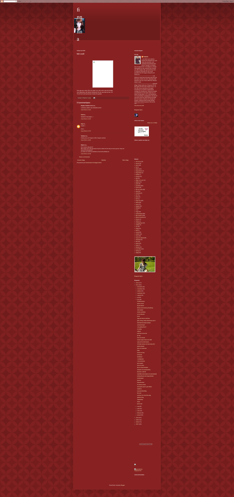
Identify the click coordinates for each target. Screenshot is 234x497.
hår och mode (139, 189)
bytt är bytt (139, 403)
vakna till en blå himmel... (143, 342)
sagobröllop (140, 399)
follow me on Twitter (152, 122)
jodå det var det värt (142, 333)
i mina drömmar (141, 361)
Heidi (82, 114)
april (138, 408)
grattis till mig (140, 397)
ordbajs (137, 224)
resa (137, 236)
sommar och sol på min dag (144, 395)
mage (137, 211)
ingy (82, 123)
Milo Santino (139, 215)
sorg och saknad (140, 237)
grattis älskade (140, 346)
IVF (136, 195)
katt (136, 198)
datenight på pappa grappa (144, 322)
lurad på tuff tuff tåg (142, 391)
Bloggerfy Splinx (138, 110)
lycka (137, 204)
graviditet (138, 185)
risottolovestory (141, 301)
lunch (138, 316)
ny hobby (139, 329)
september (140, 293)
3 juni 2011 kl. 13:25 (86, 119)
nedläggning (139, 223)
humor (137, 187)
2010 (137, 417)
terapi (137, 245)
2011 (137, 285)
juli (138, 297)
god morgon (140, 363)
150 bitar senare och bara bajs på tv (146, 344)
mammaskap (139, 213)
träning (137, 247)
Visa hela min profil (139, 105)
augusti (139, 295)
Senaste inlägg (81, 160)
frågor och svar (139, 180)
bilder (137, 169)
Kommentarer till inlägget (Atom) (93, 162)
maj (138, 406)
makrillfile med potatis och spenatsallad (147, 374)
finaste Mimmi (140, 305)
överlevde (139, 354)
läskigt (137, 208)
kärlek (137, 202)
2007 (137, 424)
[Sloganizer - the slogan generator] (139, 470)
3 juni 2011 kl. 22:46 (86, 153)
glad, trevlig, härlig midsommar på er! (146, 320)
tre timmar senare (141, 384)
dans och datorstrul (142, 348)
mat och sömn (140, 365)
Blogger (123, 485)
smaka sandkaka (141, 312)
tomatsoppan (140, 378)
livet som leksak (141, 337)
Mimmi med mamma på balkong (145, 308)
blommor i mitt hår (141, 371)
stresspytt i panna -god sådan (144, 386)
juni (138, 299)
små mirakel (140, 310)
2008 (137, 422)
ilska (137, 191)
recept (137, 232)
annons (137, 163)
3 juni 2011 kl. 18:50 (86, 140)
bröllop (137, 174)
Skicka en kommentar (84, 157)
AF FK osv (138, 161)
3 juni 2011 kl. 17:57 (86, 131)
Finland (137, 176)
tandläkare (139, 356)
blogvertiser (139, 172)
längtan (137, 206)
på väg (138, 335)
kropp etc (138, 200)
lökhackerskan (140, 382)
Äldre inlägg (125, 160)
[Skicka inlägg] (94, 97)
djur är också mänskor (142, 367)
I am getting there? (141, 327)
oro (136, 226)
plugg (137, 228)
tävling (137, 250)
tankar (137, 243)
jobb (137, 197)
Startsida (103, 160)
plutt (137, 230)
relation (137, 234)
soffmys (139, 331)
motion (137, 221)
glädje (137, 182)
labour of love (140, 303)
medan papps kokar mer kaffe (144, 339)
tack (137, 241)
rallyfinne (139, 388)
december (140, 286)
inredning (138, 193)
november (140, 289)
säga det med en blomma (143, 318)
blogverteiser (139, 171)
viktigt (137, 252)
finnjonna (79, 24)
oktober (139, 291)
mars (138, 410)
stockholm (138, 239)
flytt (136, 178)
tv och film (138, 249)
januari (139, 415)
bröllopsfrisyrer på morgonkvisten (145, 376)
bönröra (139, 380)
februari (139, 413)
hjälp (138, 350)
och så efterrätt (140, 314)
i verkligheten (140, 359)
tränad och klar (141, 352)
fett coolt (139, 393)
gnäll (137, 183)
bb (136, 167)
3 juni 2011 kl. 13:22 (86, 109)
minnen (137, 219)
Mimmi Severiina (140, 217)
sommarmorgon (141, 325)
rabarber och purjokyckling (143, 369)
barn (137, 165)
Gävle (138, 401)
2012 (137, 282)
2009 (137, 419)
